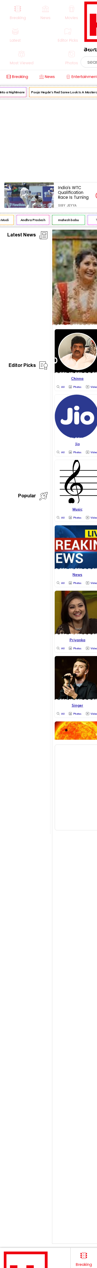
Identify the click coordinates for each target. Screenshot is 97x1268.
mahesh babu (67, 220)
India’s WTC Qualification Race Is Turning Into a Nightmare (75, 192)
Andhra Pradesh (31, 220)
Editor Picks (22, 366)
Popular (27, 496)
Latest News (21, 235)
